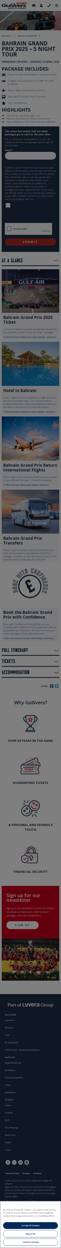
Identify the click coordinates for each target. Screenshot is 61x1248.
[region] (30, 1224)
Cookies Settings (30, 1242)
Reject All (30, 1233)
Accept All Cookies (30, 1225)
